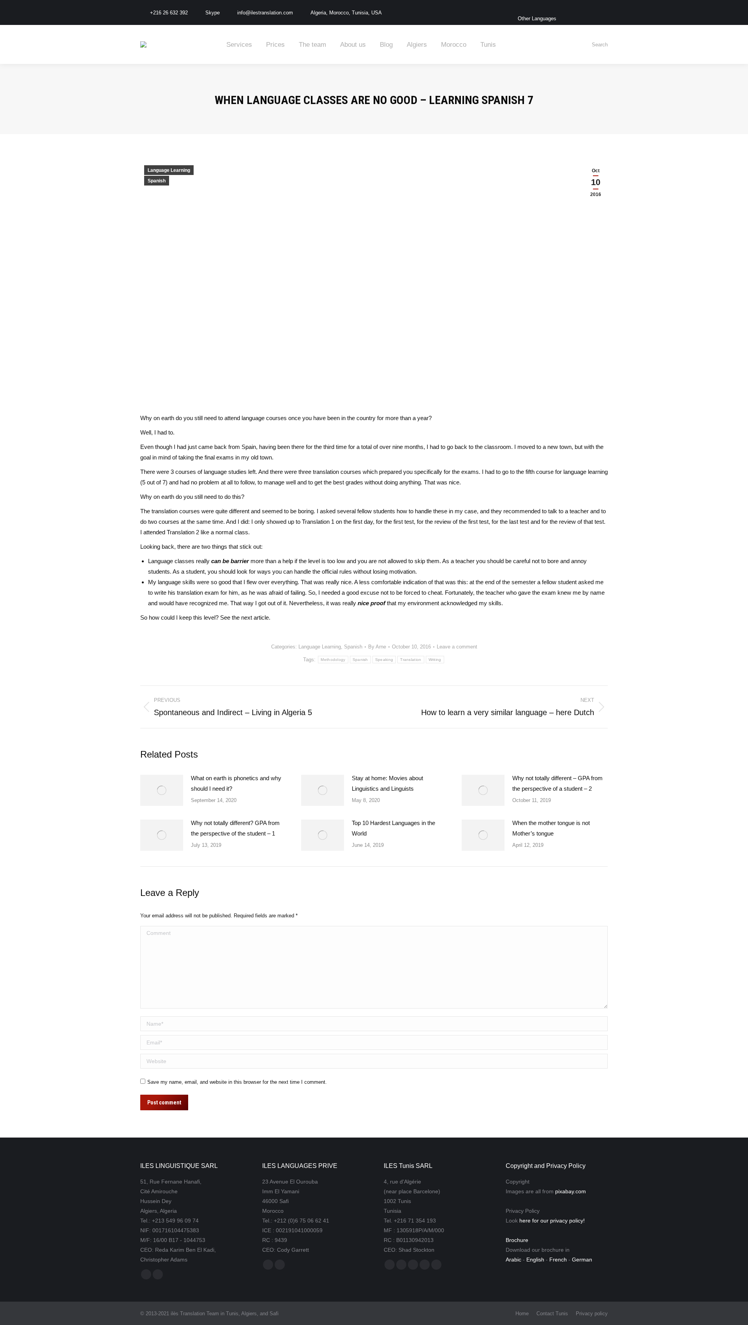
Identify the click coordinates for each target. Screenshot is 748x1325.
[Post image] (161, 790)
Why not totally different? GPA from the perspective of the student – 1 (235, 828)
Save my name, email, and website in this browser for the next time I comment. (237, 1082)
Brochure (517, 1240)
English (535, 1259)
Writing (435, 659)
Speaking (384, 659)
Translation (410, 659)
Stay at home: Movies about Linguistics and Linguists (387, 783)
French (558, 1259)
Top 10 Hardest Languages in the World (393, 828)
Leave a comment (457, 647)
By (377, 647)
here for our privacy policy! (552, 1220)
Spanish (157, 181)
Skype (212, 13)
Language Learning (169, 170)
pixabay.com (570, 1191)
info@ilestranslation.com (265, 13)
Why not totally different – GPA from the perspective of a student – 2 (557, 783)
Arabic (513, 1259)
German (582, 1259)
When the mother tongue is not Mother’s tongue (551, 828)
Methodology (333, 659)
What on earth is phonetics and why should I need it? (236, 783)
